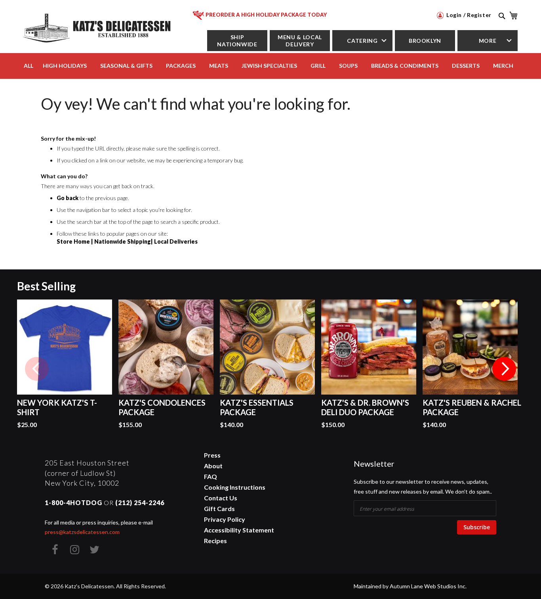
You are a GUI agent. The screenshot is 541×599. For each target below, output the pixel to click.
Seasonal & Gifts (126, 65)
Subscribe (476, 527)
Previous (37, 369)
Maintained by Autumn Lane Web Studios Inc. (410, 586)
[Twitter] (94, 549)
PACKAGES (181, 65)
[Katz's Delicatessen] (98, 27)
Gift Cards (219, 508)
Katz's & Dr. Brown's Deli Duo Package (365, 407)
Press (212, 455)
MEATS (218, 65)
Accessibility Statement (239, 530)
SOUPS (348, 65)
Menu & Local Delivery (300, 41)
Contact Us (220, 498)
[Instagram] (74, 549)
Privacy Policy (224, 519)
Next (504, 369)
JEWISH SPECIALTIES (269, 65)
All (28, 65)
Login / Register (468, 14)
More (488, 40)
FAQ (210, 476)
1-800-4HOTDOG (73, 502)
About (213, 465)
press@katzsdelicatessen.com (82, 531)
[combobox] (501, 24)
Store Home (73, 241)
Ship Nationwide (237, 41)
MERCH (503, 65)
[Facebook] (55, 549)
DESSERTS (466, 65)
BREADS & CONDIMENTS (404, 65)
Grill (318, 65)
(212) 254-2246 (139, 502)
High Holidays (65, 65)
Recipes (215, 540)
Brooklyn (425, 40)
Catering (362, 40)
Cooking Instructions (234, 487)
